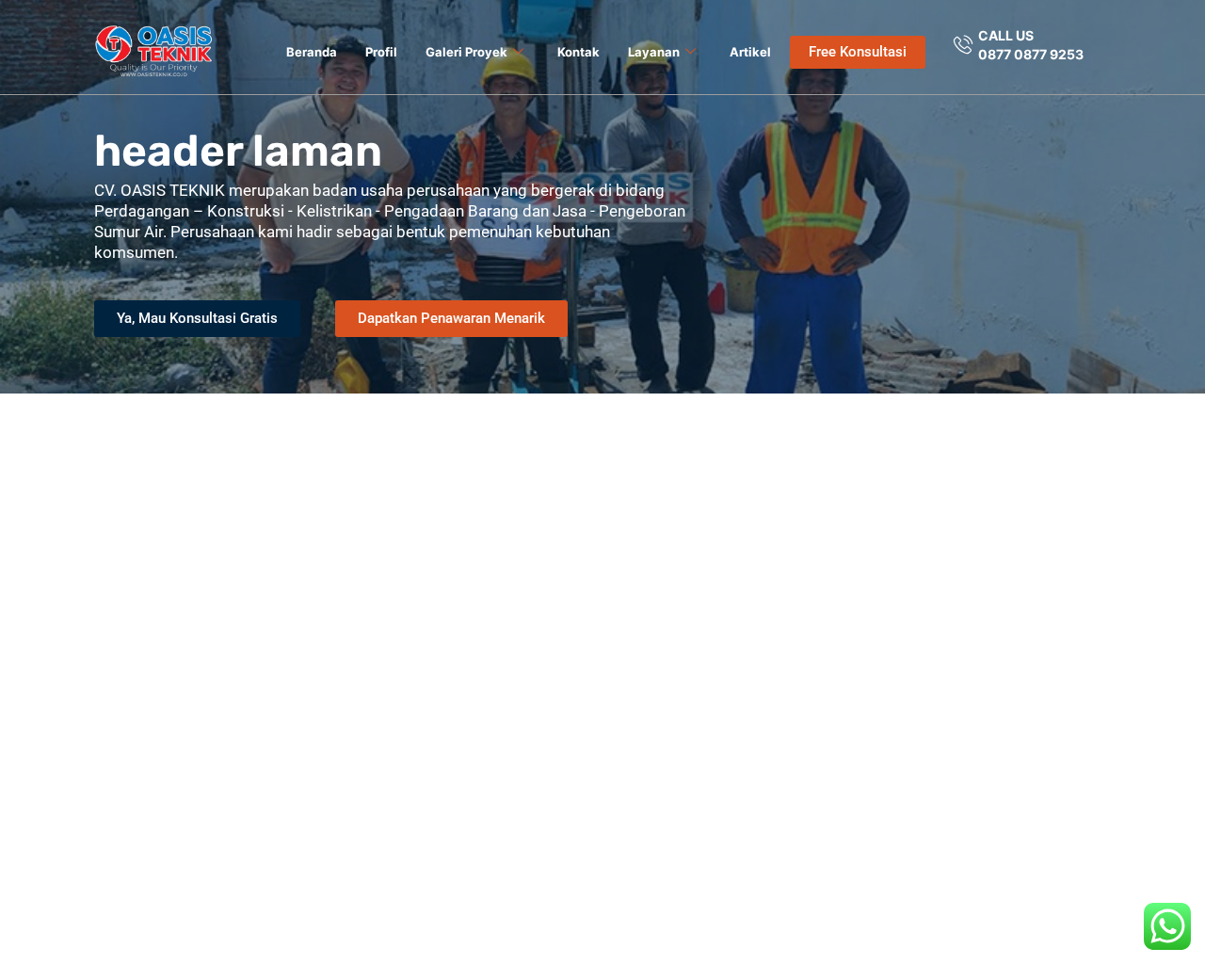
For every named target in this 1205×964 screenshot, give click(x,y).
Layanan (654, 51)
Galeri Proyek (466, 51)
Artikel (750, 51)
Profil (381, 51)
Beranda (311, 51)
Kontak (578, 51)
